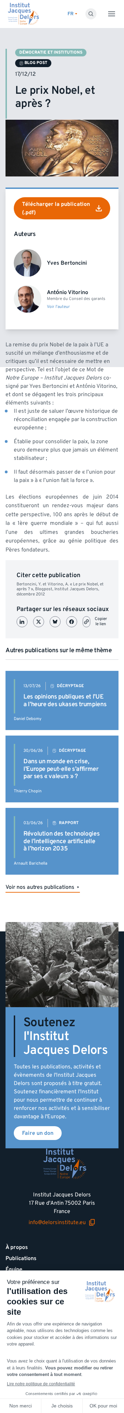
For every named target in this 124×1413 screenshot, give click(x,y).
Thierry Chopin (28, 791)
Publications (21, 1258)
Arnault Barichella (30, 863)
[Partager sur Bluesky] (55, 621)
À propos (17, 1247)
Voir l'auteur (58, 306)
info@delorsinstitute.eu (57, 1223)
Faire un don (37, 1133)
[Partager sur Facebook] (71, 621)
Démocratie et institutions (50, 52)
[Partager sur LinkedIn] (22, 621)
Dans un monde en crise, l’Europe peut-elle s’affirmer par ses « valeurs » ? (61, 769)
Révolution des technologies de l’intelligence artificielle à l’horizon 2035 (61, 841)
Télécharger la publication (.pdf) (56, 208)
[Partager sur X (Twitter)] (38, 621)
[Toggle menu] (111, 14)
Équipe (14, 1269)
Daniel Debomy (27, 719)
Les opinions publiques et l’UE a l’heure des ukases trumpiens (64, 700)
